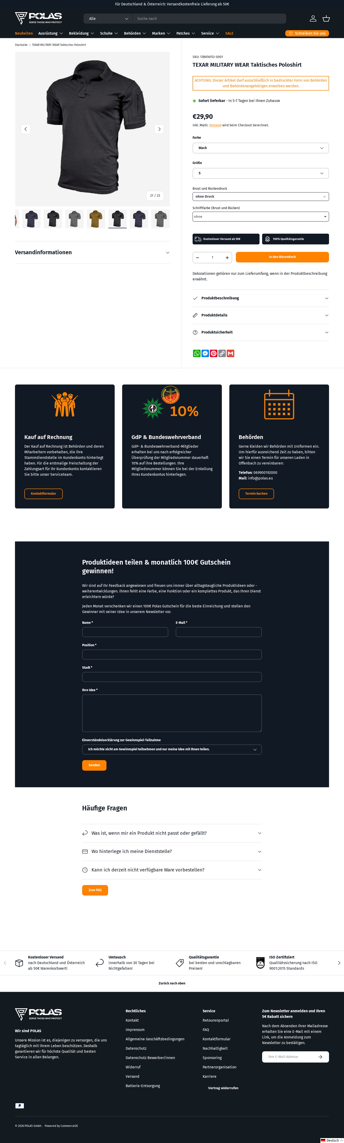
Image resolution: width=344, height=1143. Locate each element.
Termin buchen (256, 494)
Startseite (21, 45)
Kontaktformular (43, 494)
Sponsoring (212, 1058)
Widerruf (133, 1067)
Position (88, 645)
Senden (94, 765)
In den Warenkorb (282, 257)
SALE (229, 33)
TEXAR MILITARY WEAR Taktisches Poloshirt (59, 45)
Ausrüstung (48, 33)
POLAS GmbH (33, 1126)
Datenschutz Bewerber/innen (150, 1058)
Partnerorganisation (219, 1067)
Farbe (197, 138)
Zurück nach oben (172, 983)
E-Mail (180, 623)
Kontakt (132, 1020)
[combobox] (185, 19)
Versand (215, 125)
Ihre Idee (88, 690)
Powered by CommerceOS (61, 1126)
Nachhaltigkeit (215, 1048)
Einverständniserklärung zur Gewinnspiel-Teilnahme (121, 740)
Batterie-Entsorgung (143, 1086)
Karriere (209, 1076)
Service (207, 33)
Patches (183, 33)
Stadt (86, 668)
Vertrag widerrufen (223, 1088)
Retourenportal (216, 1020)
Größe (197, 163)
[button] (332, 1140)
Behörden (132, 33)
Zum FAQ (95, 890)
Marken (158, 33)
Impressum (135, 1029)
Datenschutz (136, 1048)
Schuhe (106, 33)
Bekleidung (79, 33)
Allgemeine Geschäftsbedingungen (155, 1039)
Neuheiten (24, 33)
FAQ (206, 1029)
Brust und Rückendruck (210, 189)
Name (86, 623)
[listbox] (261, 216)
